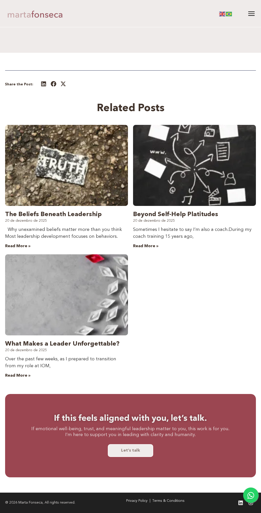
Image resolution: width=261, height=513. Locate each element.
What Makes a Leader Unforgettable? (62, 344)
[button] (44, 84)
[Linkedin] (241, 503)
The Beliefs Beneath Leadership (53, 215)
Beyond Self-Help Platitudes (175, 215)
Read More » (18, 246)
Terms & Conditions (168, 501)
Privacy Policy (137, 501)
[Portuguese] (229, 13)
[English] (222, 13)
